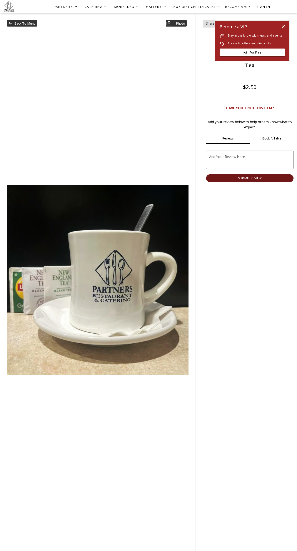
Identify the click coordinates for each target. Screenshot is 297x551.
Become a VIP (237, 6)
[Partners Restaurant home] (23, 6)
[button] (65, 6)
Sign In (263, 6)
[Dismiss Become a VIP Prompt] (283, 26)
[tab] (228, 138)
